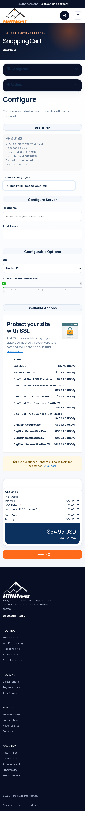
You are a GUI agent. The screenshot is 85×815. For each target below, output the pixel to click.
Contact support (11, 731)
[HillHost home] (15, 15)
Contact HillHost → (14, 616)
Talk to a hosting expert (54, 4)
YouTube (32, 805)
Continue (41, 554)
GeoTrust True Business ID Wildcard (44, 416)
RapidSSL (44, 366)
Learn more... (15, 351)
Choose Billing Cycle (16, 177)
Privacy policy (10, 770)
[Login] (64, 15)
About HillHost (10, 752)
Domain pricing (11, 681)
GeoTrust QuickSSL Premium (44, 379)
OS (5, 260)
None (44, 359)
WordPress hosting (13, 643)
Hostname (10, 208)
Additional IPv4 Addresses (20, 278)
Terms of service (11, 775)
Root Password (13, 226)
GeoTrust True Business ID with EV (44, 405)
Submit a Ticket (11, 720)
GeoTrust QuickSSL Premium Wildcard (44, 388)
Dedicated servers (12, 660)
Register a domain (12, 687)
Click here (50, 466)
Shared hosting (11, 637)
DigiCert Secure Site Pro (44, 431)
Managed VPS (10, 654)
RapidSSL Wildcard (44, 372)
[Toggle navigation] (78, 15)
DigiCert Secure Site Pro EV (44, 444)
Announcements (12, 764)
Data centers (10, 758)
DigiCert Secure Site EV (44, 438)
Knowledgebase (11, 714)
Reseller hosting (11, 648)
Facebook (7, 805)
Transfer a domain (12, 693)
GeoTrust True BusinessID (44, 396)
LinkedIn (20, 805)
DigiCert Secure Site (44, 424)
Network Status (11, 725)
